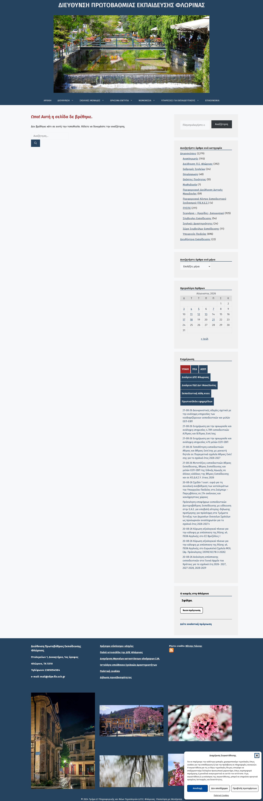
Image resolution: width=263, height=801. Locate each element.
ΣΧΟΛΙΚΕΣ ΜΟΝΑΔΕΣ (90, 100)
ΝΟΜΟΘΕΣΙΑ (145, 100)
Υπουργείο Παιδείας (194, 234)
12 (198, 314)
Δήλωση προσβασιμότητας (116, 677)
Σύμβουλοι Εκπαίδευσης (197, 218)
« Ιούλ (204, 338)
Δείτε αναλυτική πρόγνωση (196, 624)
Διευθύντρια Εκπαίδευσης (195, 239)
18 (191, 319)
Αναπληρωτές (190, 158)
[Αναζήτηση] (35, 143)
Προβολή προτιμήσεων (245, 788)
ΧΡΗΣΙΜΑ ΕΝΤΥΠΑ (119, 100)
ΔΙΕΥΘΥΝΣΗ (64, 100)
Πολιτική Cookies (221, 795)
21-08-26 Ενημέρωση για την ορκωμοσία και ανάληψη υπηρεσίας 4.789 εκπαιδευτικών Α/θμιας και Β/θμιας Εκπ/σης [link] (207, 430)
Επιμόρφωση (190, 174)
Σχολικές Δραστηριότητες (198, 223)
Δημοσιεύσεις (188, 153)
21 (213, 319)
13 (206, 314)
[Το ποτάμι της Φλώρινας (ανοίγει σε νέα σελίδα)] (131, 720)
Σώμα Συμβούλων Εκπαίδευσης (201, 228)
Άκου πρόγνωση (191, 610)
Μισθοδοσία (190, 184)
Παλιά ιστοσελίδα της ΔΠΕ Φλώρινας (121, 652)
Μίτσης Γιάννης (194, 646)
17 (184, 319)
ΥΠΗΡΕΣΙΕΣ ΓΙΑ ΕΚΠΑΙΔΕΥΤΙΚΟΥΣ (178, 100)
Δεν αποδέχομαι (219, 788)
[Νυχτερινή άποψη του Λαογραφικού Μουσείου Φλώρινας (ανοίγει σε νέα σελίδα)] (63, 741)
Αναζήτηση (221, 124)
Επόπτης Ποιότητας (194, 179)
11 (191, 314)
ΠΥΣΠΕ (187, 208)
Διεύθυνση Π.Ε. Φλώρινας (198, 164)
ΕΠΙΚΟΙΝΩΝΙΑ (212, 100)
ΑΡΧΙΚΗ (47, 100)
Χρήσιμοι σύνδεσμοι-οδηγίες (116, 646)
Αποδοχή (197, 788)
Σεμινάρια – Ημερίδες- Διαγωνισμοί (203, 213)
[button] (256, 755)
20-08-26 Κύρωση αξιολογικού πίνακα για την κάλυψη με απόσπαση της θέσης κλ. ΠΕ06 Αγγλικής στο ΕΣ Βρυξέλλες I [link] (205, 532)
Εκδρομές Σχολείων (194, 169)
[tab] (185, 369)
